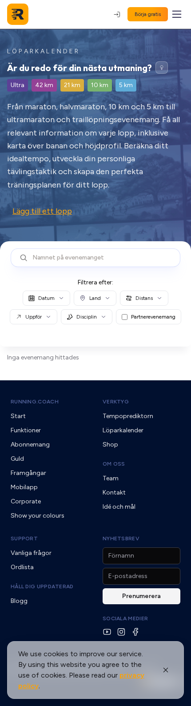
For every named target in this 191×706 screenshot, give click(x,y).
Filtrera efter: (95, 282)
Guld (17, 459)
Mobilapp (24, 487)
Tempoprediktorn (128, 416)
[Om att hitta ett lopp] (161, 67)
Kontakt (114, 492)
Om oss (114, 464)
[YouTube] (107, 631)
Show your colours (37, 515)
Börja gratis (148, 14)
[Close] (166, 670)
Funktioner (26, 430)
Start (18, 416)
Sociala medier (125, 618)
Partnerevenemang (153, 317)
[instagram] (121, 631)
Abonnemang (30, 444)
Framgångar (28, 473)
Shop (110, 444)
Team (111, 478)
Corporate (26, 501)
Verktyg (116, 402)
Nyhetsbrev (121, 538)
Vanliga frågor (31, 553)
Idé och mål (119, 507)
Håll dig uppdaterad (42, 586)
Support (24, 538)
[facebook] (135, 631)
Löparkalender (123, 430)
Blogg (19, 601)
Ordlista (22, 567)
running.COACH (35, 402)
